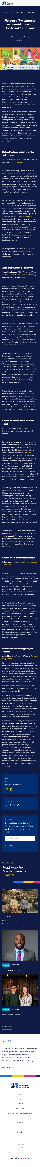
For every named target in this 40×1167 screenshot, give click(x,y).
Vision (20, 1094)
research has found (24, 584)
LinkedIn (20, 1132)
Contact (20, 1127)
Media (20, 1118)
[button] (36, 3)
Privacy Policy (20, 1144)
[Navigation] (7, 3)
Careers (20, 1122)
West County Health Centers (15, 275)
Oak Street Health (23, 162)
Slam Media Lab (25, 1158)
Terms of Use (20, 1148)
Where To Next (20, 1108)
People (20, 1099)
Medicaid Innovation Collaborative (20, 1113)
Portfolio (20, 1104)
